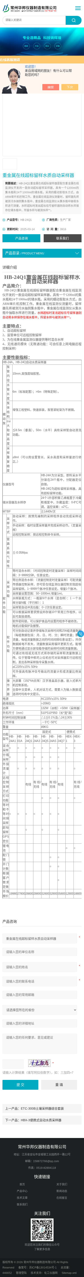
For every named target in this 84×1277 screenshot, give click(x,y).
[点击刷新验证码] (39, 1063)
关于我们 (61, 1184)
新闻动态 (61, 1191)
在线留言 (61, 1197)
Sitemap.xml (69, 1273)
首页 (22, 1184)
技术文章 (22, 1197)
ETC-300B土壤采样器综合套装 (42, 1108)
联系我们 (62, 238)
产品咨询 (21, 238)
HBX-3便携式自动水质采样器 (41, 1120)
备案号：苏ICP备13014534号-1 (37, 1267)
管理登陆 (21, 1273)
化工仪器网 (51, 1273)
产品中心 (22, 1191)
